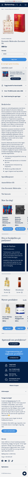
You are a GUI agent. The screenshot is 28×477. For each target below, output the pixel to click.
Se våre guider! (14, 343)
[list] (14, 23)
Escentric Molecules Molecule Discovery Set (19, 220)
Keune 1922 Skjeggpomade (19, 317)
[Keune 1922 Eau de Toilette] (7, 309)
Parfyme (7, 290)
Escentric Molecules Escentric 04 (12, 9)
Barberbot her (12, 401)
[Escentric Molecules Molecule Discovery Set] (20, 209)
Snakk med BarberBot (9, 431)
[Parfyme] (7, 282)
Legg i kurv (14, 59)
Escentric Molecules (6, 38)
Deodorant (19, 290)
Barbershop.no (8, 473)
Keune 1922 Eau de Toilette (7, 317)
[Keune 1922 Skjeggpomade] (20, 309)
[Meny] (2, 4)
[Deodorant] (19, 282)
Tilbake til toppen (14, 385)
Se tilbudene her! (14, 357)
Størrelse (3, 50)
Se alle (25, 300)
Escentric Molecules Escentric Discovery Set (17, 73)
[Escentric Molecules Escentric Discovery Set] (7, 209)
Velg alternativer (15, 78)
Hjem (2, 9)
